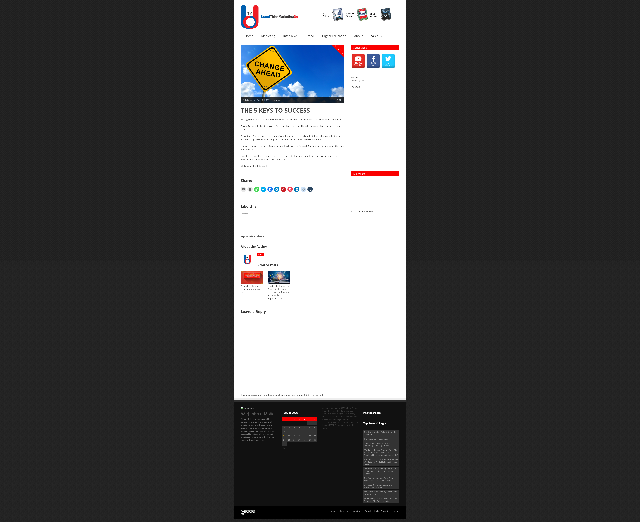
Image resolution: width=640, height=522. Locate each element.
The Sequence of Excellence (376, 439)
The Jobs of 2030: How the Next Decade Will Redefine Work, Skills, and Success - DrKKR (381, 462)
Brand (310, 36)
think (354, 425)
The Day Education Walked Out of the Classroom (380, 433)
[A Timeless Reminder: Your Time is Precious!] (252, 283)
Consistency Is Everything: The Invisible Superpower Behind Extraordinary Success (381, 471)
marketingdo (345, 425)
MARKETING (334, 425)
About (358, 36)
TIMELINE (355, 211)
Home (249, 36)
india (353, 422)
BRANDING (352, 408)
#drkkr (249, 236)
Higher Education (334, 36)
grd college (339, 422)
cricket (332, 416)
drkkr (261, 254)
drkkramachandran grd (332, 419)
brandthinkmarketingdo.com (334, 413)
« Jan (284, 447)
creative (325, 416)
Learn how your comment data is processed (301, 394)
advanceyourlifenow (331, 408)
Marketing (268, 36)
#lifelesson (259, 236)
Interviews (290, 36)
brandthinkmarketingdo (343, 411)
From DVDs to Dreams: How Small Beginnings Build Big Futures (378, 444)
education (347, 419)
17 (284, 436)
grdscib (347, 422)
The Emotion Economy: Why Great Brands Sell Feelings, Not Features (379, 479)
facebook (326, 422)
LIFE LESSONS (339, 49)
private (369, 211)
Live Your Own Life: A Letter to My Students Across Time (379, 486)
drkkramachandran (349, 416)
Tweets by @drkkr (359, 80)
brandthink (327, 411)
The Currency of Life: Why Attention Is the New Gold (380, 492)
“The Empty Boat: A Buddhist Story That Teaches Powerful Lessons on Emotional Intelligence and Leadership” (381, 452)
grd (332, 422)
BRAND (344, 408)
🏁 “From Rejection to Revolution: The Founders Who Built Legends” (380, 499)
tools (324, 428)
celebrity (351, 413)
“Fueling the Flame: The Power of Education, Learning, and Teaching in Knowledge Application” (279, 292)
